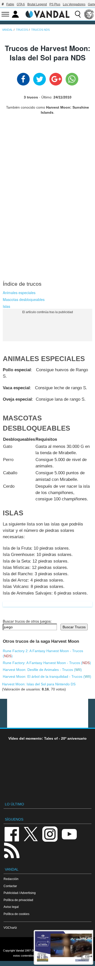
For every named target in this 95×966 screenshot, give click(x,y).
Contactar (10, 886)
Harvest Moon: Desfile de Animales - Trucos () (42, 670)
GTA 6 (21, 4)
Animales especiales (19, 292)
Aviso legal (11, 906)
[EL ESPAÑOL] (89, 14)
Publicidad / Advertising (20, 892)
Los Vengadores (74, 4)
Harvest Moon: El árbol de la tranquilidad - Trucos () (47, 676)
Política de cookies (16, 914)
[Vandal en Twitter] (31, 833)
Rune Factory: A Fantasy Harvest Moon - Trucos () (47, 663)
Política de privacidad (18, 900)
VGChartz (10, 927)
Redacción (11, 878)
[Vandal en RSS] (12, 850)
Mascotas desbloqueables (24, 299)
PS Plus (54, 4)
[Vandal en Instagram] (50, 833)
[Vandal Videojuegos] (48, 13)
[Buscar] (77, 14)
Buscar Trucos (74, 627)
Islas (6, 306)
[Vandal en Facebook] (12, 833)
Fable (10, 4)
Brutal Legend (37, 4)
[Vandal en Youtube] (69, 833)
